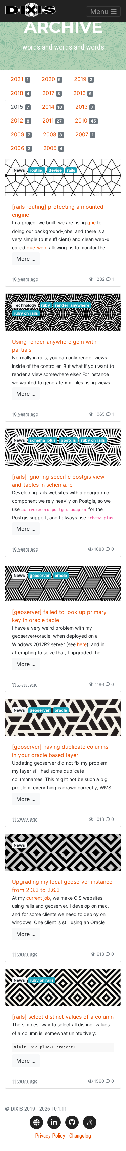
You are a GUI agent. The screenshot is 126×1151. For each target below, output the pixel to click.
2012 (20, 120)
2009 (20, 134)
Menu (100, 12)
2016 (82, 93)
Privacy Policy (50, 1135)
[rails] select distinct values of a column (63, 1016)
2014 (52, 106)
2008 (52, 134)
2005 (53, 148)
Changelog (80, 1135)
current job (38, 898)
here (82, 644)
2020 (51, 79)
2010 (85, 120)
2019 (83, 79)
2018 (20, 93)
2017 (51, 93)
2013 (84, 106)
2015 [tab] (20, 106)
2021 (20, 79)
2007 (84, 134)
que (91, 222)
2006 (20, 148)
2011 (52, 120)
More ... (25, 258)
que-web (36, 247)
